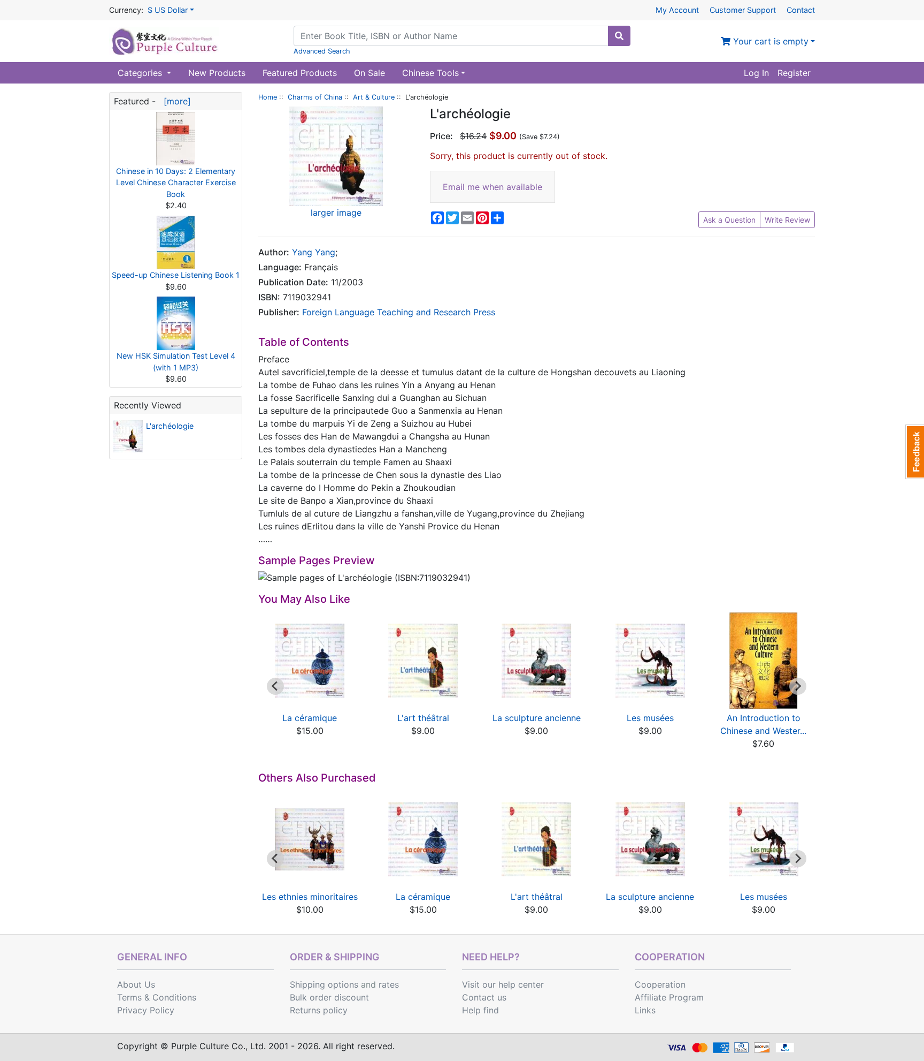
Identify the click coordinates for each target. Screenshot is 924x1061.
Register (794, 72)
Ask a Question (729, 219)
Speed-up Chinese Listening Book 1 (176, 274)
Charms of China (315, 97)
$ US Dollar (168, 9)
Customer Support (743, 9)
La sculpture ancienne (536, 718)
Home (267, 97)
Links (645, 1010)
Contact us (484, 997)
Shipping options (324, 984)
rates (389, 984)
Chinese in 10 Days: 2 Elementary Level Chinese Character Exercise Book (176, 182)
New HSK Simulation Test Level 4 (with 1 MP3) (176, 361)
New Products (216, 72)
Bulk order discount (329, 997)
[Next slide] (797, 686)
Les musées (650, 718)
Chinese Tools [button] (430, 72)
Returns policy (319, 1010)
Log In (756, 72)
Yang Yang (313, 252)
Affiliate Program (669, 997)
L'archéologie (170, 425)
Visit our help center (503, 984)
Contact (801, 9)
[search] (619, 36)
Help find (480, 1010)
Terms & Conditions (156, 997)
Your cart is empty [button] (769, 41)
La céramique (309, 718)
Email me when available (492, 186)
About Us (136, 984)
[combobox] (451, 36)
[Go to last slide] (275, 686)
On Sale (369, 72)
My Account (677, 9)
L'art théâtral (423, 718)
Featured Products (300, 72)
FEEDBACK (914, 452)
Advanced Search (322, 51)
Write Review (787, 219)
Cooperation (660, 984)
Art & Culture (374, 97)
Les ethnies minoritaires (310, 896)
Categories (141, 72)
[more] (174, 101)
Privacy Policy (145, 1010)
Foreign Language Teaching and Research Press (398, 312)
